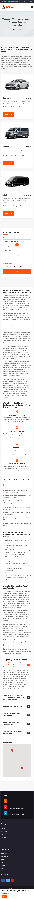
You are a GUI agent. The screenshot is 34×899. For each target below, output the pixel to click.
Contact (3, 840)
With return (18, 266)
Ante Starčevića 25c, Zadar (16, 814)
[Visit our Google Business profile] (12, 880)
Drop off (6, 246)
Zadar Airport (5, 853)
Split (2, 862)
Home (13, 29)
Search (17, 271)
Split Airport (4, 856)
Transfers (4, 831)
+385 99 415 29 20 (27, 1)
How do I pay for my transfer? (13, 706)
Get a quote (4, 843)
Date (4, 255)
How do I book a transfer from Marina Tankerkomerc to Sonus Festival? (13, 665)
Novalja (3, 865)
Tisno (2, 868)
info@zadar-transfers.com (11, 1)
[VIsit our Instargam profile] (8, 880)
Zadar (3, 859)
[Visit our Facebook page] (3, 880)
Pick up (5, 237)
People (20, 255)
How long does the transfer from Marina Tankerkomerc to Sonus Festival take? (13, 697)
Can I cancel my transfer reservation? (11, 715)
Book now (8, 114)
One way (8, 266)
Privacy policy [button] (5, 893)
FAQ (2, 834)
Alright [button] (4, 896)
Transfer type (7, 263)
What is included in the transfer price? (11, 724)
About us (3, 837)
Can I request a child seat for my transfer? (13, 733)
